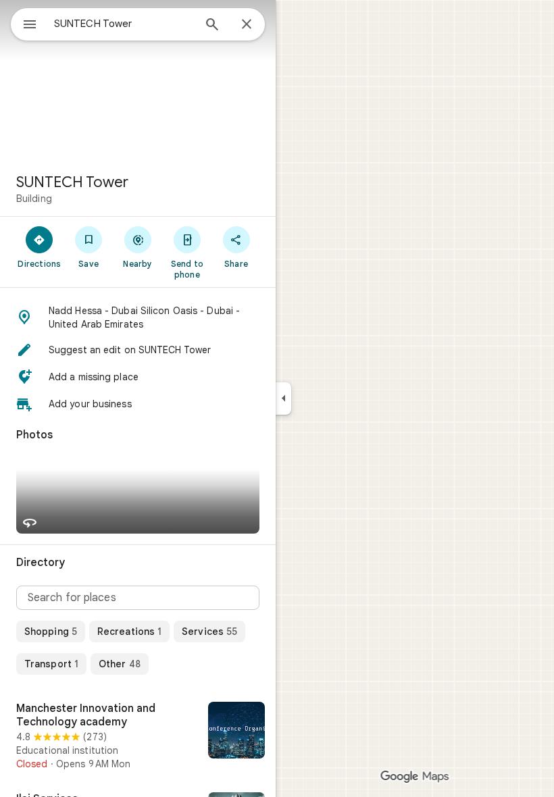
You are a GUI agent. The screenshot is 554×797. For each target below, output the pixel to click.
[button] (138, 317)
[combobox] (123, 24)
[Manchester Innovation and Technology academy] (138, 736)
